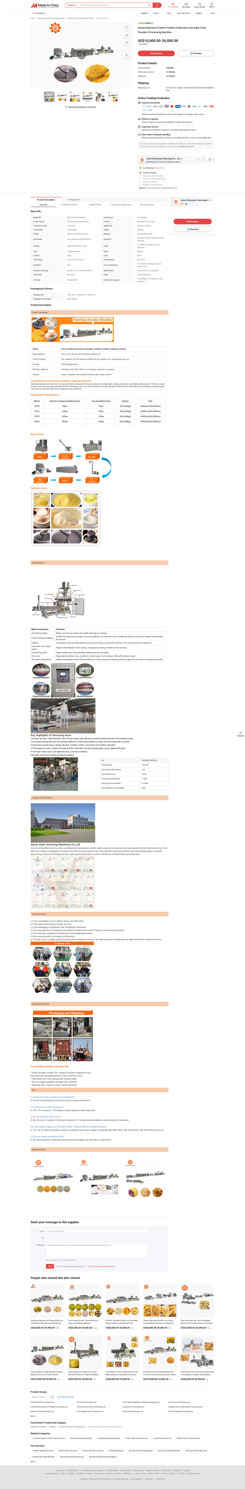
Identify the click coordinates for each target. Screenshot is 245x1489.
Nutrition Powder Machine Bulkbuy (103, 1457)
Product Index (166, 1470)
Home (33, 18)
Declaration (149, 1479)
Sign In (142, 188)
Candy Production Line (162, 1438)
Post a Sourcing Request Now (101, 1266)
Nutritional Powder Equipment (141, 1450)
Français (89, 1473)
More (33, 1461)
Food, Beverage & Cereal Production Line (49, 1438)
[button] (160, 204)
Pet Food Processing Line (87, 1402)
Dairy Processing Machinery (81, 1438)
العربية (136, 1473)
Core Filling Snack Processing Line (90, 1411)
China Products (72, 1470)
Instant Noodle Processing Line (180, 1411)
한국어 (143, 1473)
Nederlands (127, 1473)
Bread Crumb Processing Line (42, 1411)
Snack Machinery (102, 18)
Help (169, 13)
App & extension (183, 13)
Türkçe (172, 1473)
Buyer (156, 13)
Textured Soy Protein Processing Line (91, 1407)
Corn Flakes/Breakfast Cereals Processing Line (141, 1402)
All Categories (39, 13)
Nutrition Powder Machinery (169, 1450)
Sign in (211, 6)
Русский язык (100, 1473)
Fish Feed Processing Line (132, 1411)
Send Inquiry (156, 53)
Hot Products (60, 1470)
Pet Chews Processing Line (179, 1402)
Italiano (109, 1473)
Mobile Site (178, 1470)
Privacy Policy (160, 1479)
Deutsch (118, 1473)
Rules (213, 13)
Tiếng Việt (180, 1473)
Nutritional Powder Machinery (72, 1457)
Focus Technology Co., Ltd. (105, 1479)
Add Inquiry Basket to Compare (82, 106)
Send (50, 1266)
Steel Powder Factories (68, 1450)
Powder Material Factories (43, 1450)
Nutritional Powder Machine (44, 1457)
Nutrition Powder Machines (196, 1450)
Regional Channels (152, 1470)
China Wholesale (112, 1470)
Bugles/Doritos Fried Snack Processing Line (185, 1407)
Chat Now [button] (197, 53)
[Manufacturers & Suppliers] (44, 5)
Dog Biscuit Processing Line (133, 1407)
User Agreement (136, 1479)
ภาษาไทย (164, 1473)
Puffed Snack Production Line (188, 1438)
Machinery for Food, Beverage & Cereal (81, 18)
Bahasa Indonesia (193, 1473)
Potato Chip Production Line (137, 1438)
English (62, 1473)
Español (71, 1473)
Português (80, 1473)
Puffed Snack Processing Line (42, 1402)
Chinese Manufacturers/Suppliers (92, 1470)
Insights (187, 1470)
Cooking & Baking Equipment (108, 1438)
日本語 (150, 1473)
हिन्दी (156, 1473)
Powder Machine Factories (92, 1450)
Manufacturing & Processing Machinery (51, 18)
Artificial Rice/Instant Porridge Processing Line (49, 1407)
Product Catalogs (66, 1397)
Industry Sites (139, 1470)
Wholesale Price (126, 1470)
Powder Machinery (116, 1450)
